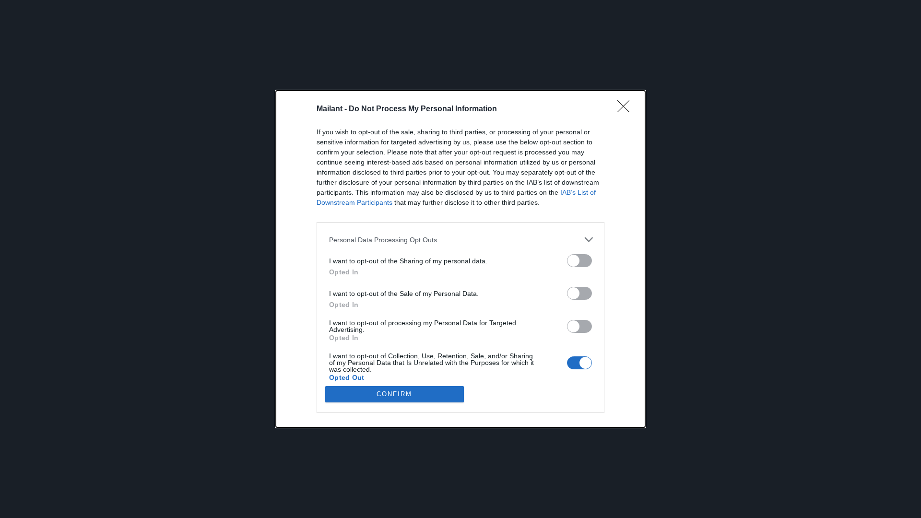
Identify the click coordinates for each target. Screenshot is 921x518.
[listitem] (460, 240)
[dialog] (460, 259)
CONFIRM (394, 394)
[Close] (626, 109)
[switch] (579, 260)
